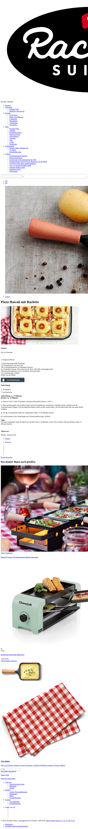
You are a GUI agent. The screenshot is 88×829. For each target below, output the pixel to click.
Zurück (7, 297)
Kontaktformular (15, 804)
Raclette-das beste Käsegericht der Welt (22, 160)
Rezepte (8, 105)
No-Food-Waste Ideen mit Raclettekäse (22, 164)
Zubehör (12, 131)
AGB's (11, 142)
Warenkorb (13, 144)
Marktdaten (13, 794)
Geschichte (13, 125)
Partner (11, 788)
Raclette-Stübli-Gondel (17, 167)
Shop (7, 127)
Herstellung (13, 121)
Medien (7, 790)
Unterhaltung (9, 146)
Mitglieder (12, 786)
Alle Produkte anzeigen (9, 661)
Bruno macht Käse (15, 158)
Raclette (8, 113)
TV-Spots (12, 150)
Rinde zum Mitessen (16, 117)
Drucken (8, 442)
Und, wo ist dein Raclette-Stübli (20, 165)
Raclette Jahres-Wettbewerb (18, 148)
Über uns (8, 782)
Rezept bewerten (6, 457)
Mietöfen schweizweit (16, 111)
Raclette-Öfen (14, 109)
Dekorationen (14, 136)
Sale (10, 140)
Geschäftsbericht (15, 798)
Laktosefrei (13, 119)
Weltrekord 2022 (15, 169)
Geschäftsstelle (14, 802)
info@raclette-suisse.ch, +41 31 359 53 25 (60, 821)
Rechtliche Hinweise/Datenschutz (16, 826)
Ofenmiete (8, 107)
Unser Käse (13, 115)
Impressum (9, 824)
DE (6, 181)
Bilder (11, 796)
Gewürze (12, 138)
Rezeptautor (13, 171)
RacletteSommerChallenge (18, 156)
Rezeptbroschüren (15, 132)
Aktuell (7, 154)
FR (6, 183)
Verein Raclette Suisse (16, 784)
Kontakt (8, 800)
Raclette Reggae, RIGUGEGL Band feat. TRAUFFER (28, 162)
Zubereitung (13, 123)
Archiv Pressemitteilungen (18, 792)
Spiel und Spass (14, 134)
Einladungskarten (15, 152)
